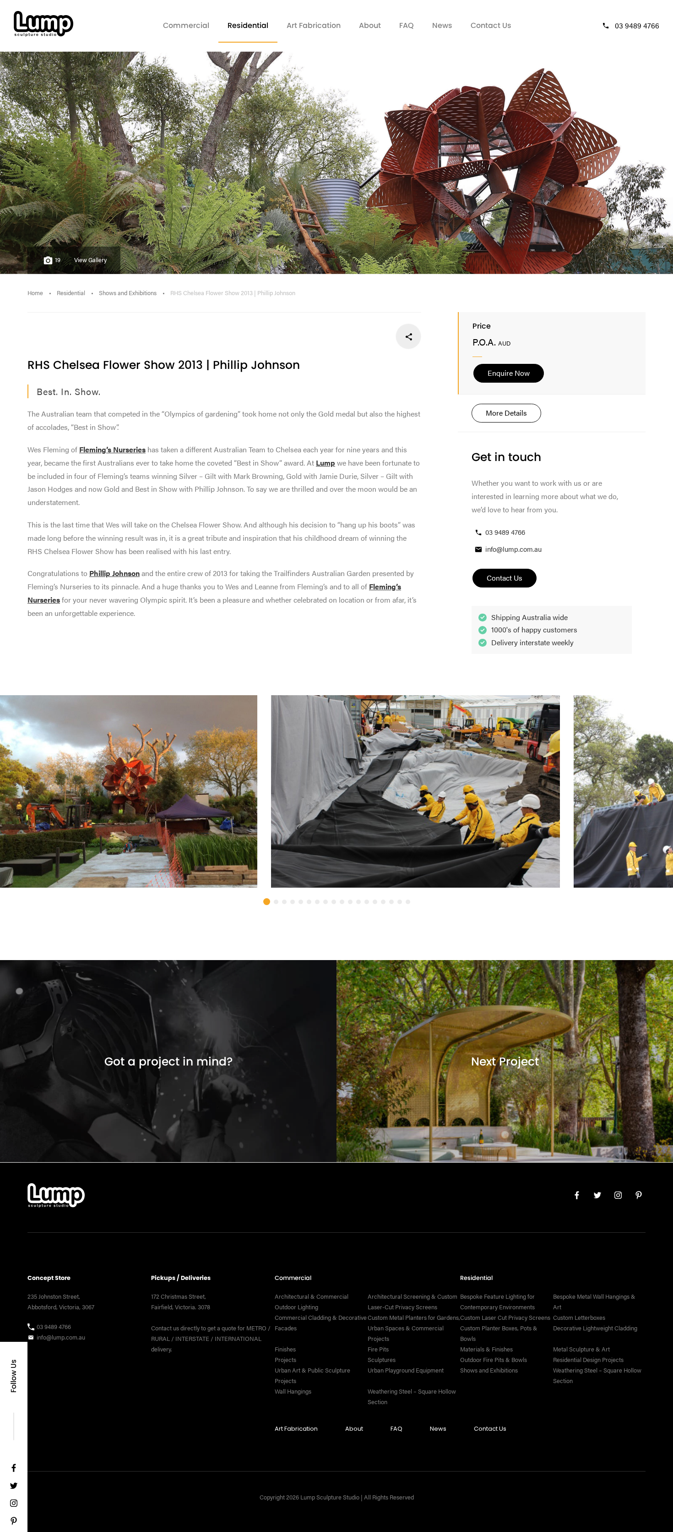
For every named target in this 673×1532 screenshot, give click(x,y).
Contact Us (491, 25)
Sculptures (382, 1360)
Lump (325, 462)
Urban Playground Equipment (406, 1370)
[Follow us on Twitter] (14, 1488)
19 (57, 260)
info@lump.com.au (513, 549)
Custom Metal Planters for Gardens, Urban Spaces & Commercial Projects (414, 1328)
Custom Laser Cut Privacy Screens (505, 1317)
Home (35, 293)
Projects (285, 1360)
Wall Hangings (293, 1391)
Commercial (186, 25)
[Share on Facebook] (408, 336)
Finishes (285, 1349)
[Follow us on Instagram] (14, 1505)
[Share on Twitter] (378, 336)
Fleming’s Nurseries (112, 449)
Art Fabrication (314, 25)
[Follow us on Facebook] (14, 1470)
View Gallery (90, 260)
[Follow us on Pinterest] (14, 1523)
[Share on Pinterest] (348, 336)
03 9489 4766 (637, 25)
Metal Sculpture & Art (581, 1349)
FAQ (406, 25)
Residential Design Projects (588, 1360)
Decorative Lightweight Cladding (595, 1328)
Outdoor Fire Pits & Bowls (493, 1360)
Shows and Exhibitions (128, 293)
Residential (248, 25)
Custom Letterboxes (579, 1317)
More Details (506, 412)
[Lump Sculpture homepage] (56, 1197)
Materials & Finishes (486, 1349)
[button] (266, 901)
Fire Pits (378, 1349)
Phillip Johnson (114, 573)
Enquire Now (509, 373)
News (442, 25)
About (370, 25)
